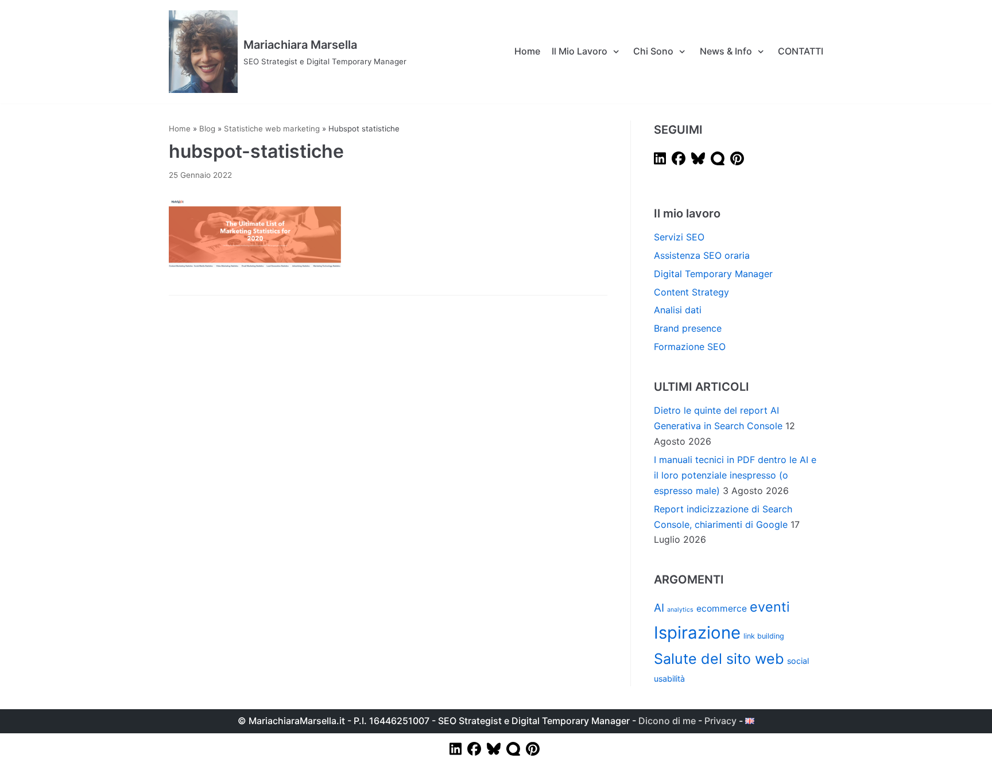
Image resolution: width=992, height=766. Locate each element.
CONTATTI (800, 51)
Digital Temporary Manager (713, 273)
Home (527, 51)
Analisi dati (678, 310)
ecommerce (721, 608)
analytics (680, 609)
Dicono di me (667, 720)
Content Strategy (691, 292)
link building (763, 636)
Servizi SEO (679, 237)
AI (659, 608)
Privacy (720, 720)
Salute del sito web (719, 658)
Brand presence (688, 328)
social (798, 661)
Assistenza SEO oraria (702, 255)
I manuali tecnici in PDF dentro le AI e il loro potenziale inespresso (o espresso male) (735, 475)
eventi (770, 606)
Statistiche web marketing (272, 128)
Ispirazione (697, 633)
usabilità (669, 678)
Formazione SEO (690, 346)
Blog (207, 128)
